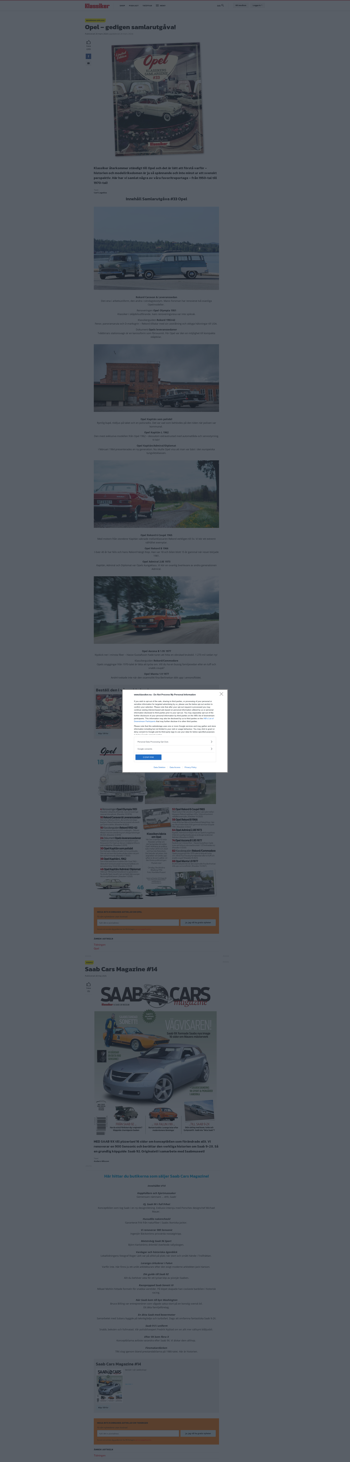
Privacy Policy (190, 767)
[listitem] (175, 741)
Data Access (175, 767)
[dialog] (175, 731)
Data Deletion (159, 767)
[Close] (222, 694)
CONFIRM (148, 757)
